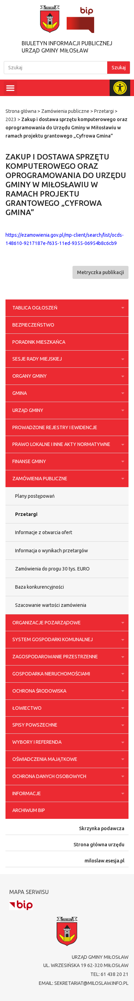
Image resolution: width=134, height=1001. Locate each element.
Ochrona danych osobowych (49, 776)
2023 (10, 119)
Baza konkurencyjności (39, 587)
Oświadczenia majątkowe (44, 759)
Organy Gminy (29, 376)
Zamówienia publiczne (65, 111)
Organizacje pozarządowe (46, 622)
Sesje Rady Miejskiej (37, 359)
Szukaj (119, 67)
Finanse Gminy (29, 461)
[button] (10, 88)
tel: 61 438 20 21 (109, 974)
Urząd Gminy (27, 410)
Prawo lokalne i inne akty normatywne (61, 444)
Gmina (19, 393)
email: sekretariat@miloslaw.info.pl (84, 983)
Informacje (26, 793)
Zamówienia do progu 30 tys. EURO (52, 569)
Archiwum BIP (28, 810)
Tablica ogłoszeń (34, 307)
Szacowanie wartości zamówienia (50, 605)
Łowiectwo (27, 708)
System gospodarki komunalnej (52, 639)
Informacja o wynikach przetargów (51, 550)
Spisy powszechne (34, 725)
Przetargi (104, 111)
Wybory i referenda (37, 742)
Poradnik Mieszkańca (38, 342)
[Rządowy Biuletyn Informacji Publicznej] (21, 905)
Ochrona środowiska (39, 691)
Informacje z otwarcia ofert (43, 532)
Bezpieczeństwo (33, 325)
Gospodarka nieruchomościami (51, 673)
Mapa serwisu (29, 892)
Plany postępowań (35, 496)
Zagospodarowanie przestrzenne (55, 656)
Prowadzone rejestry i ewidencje (54, 427)
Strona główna (20, 111)
